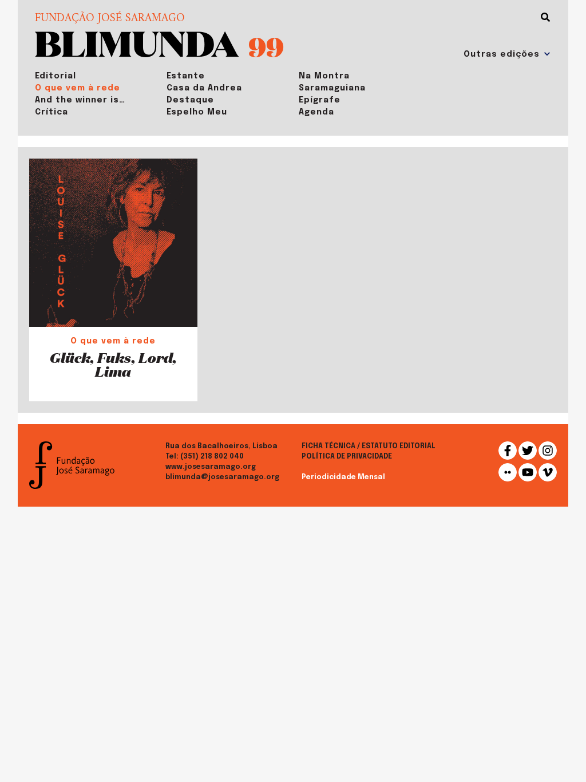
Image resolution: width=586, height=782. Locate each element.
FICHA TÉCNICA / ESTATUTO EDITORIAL (368, 446)
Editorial (55, 76)
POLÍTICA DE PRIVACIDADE (347, 456)
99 (266, 46)
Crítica (51, 112)
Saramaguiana (332, 88)
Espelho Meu (197, 112)
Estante (186, 76)
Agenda (316, 112)
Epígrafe (319, 100)
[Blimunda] (137, 43)
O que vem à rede (77, 88)
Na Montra (324, 76)
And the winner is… (80, 100)
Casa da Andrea (204, 88)
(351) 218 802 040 (212, 456)
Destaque (190, 100)
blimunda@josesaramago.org (222, 477)
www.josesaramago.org (210, 467)
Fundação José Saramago (110, 19)
